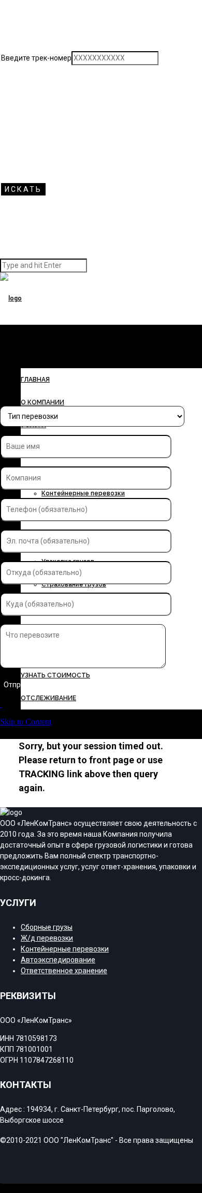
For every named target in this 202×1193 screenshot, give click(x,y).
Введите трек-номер (36, 58)
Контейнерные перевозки (83, 493)
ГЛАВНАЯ (35, 379)
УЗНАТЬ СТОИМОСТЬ (55, 675)
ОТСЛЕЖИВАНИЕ (48, 698)
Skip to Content (25, 721)
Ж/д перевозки (47, 938)
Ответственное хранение (64, 971)
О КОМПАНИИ (42, 402)
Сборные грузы (47, 927)
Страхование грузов (73, 584)
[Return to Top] (0, 1188)
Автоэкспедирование (58, 960)
